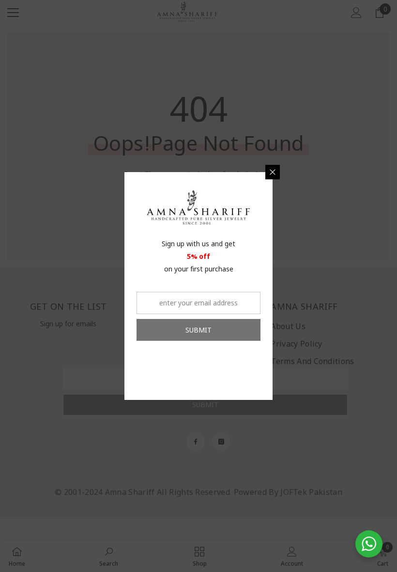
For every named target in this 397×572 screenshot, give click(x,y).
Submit (198, 329)
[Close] (272, 172)
